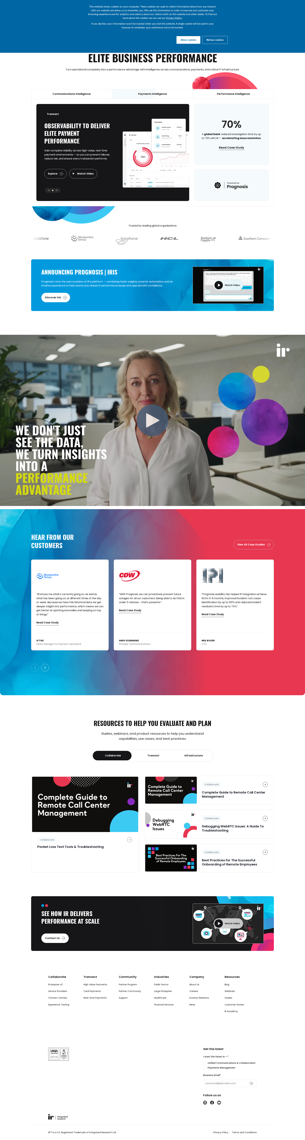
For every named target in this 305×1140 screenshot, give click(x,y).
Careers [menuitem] (193, 998)
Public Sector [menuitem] (161, 992)
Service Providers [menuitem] (57, 998)
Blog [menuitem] (227, 992)
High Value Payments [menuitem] (95, 992)
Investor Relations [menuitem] (199, 1005)
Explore (53, 181)
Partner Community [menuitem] (130, 998)
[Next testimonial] (45, 675)
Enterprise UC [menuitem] (55, 992)
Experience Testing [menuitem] (58, 1012)
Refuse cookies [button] (215, 40)
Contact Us (52, 946)
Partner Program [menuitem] (128, 992)
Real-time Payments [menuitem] (95, 1005)
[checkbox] (230, 1073)
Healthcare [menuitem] (160, 1005)
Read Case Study (231, 151)
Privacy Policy (174, 18)
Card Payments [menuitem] (92, 998)
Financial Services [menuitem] (164, 1012)
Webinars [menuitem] (230, 998)
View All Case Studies (251, 552)
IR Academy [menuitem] (231, 1018)
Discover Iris (53, 305)
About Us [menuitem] (194, 992)
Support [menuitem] (123, 1005)
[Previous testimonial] (35, 675)
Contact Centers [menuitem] (57, 1005)
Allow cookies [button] (188, 40)
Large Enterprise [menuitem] (163, 998)
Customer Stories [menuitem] (234, 1012)
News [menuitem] (192, 1012)
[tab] (112, 763)
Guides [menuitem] (228, 1005)
